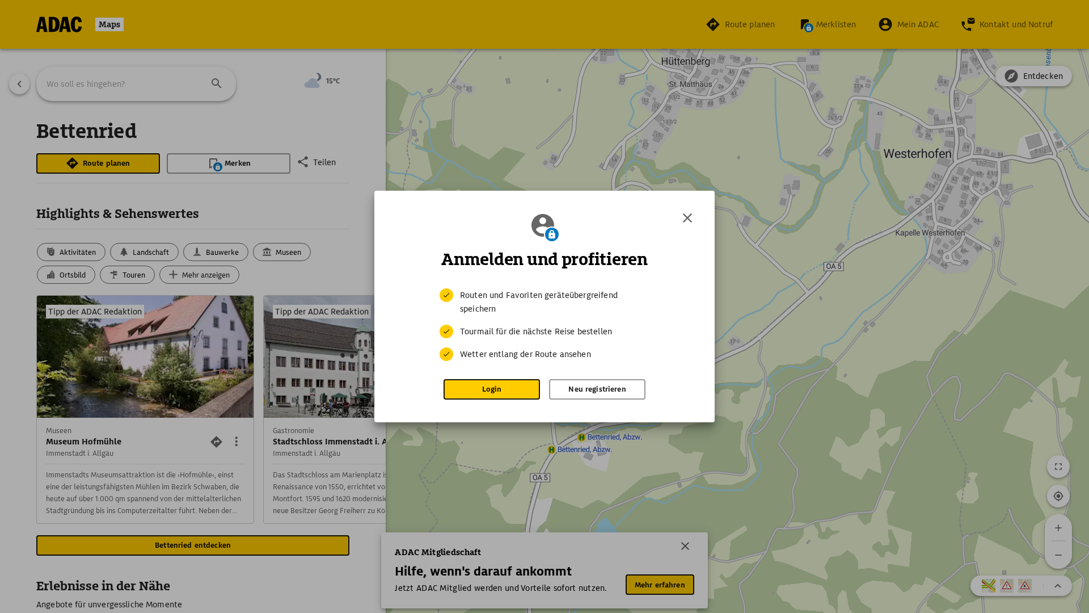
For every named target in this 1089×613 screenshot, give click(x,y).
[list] (544, 324)
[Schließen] (687, 218)
